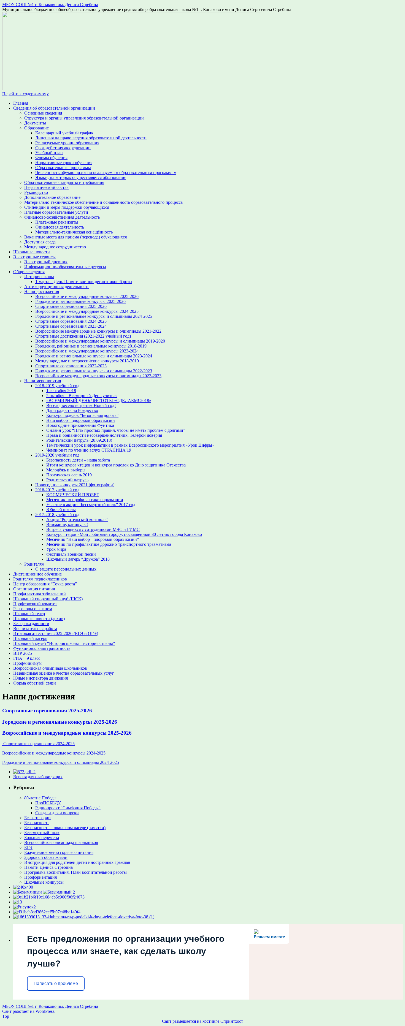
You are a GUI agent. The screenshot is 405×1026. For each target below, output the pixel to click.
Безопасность (36, 822)
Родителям (34, 564)
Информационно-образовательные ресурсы (65, 266)
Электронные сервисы (34, 256)
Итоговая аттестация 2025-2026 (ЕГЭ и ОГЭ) (55, 633)
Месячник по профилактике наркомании (84, 499)
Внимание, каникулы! (67, 524)
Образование (36, 128)
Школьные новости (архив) (39, 618)
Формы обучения (51, 157)
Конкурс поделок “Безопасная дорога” (82, 415)
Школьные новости (31, 251)
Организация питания (34, 589)
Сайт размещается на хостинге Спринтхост (202, 1021)
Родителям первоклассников (40, 579)
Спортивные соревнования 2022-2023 (71, 365)
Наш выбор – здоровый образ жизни (80, 420)
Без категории (37, 817)
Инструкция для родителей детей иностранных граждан (77, 862)
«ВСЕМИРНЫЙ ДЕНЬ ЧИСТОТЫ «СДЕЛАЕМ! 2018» (98, 400)
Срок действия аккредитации (63, 147)
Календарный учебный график (64, 133)
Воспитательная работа (35, 628)
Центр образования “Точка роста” (45, 584)
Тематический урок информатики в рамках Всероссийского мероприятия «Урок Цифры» (130, 445)
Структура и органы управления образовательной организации (84, 118)
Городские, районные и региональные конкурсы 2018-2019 (91, 346)
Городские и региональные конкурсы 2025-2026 (80, 301)
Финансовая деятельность (59, 227)
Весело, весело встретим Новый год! (81, 405)
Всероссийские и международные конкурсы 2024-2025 (87, 311)
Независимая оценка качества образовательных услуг (63, 673)
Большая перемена (41, 837)
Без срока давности (31, 623)
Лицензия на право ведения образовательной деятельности (91, 137)
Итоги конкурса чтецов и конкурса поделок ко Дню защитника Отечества (116, 465)
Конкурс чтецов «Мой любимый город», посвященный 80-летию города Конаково (124, 534)
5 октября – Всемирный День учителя (81, 395)
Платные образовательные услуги (56, 212)
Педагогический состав (46, 187)
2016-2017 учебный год (57, 489)
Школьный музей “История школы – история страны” (64, 643)
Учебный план (49, 152)
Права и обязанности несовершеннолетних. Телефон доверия (104, 435)
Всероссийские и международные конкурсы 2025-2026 (87, 296)
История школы (39, 276)
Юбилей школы (61, 509)
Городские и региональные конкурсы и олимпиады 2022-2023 (93, 370)
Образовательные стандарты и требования (64, 182)
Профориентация (40, 877)
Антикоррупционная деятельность (56, 286)
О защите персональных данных (65, 569)
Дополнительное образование (52, 197)
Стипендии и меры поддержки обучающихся (66, 207)
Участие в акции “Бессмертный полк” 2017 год (90, 504)
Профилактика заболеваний (39, 593)
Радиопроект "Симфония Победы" (68, 807)
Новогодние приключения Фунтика (80, 425)
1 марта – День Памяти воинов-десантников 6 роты (83, 281)
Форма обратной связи (34, 683)
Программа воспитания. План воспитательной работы (75, 872)
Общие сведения (29, 271)
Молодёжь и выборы (65, 470)
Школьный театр (29, 613)
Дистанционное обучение (37, 574)
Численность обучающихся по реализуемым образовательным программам (105, 172)
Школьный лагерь (30, 638)
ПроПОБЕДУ (48, 802)
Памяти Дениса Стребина (48, 867)
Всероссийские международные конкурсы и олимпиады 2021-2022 (98, 331)
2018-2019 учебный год (57, 385)
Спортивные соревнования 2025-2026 (71, 306)
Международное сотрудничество (55, 247)
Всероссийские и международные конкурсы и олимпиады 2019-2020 (100, 341)
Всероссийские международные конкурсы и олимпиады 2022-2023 (98, 375)
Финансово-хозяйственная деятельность (62, 217)
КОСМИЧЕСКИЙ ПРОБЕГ (72, 494)
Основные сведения (43, 113)
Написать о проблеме (56, 983)
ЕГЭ (28, 847)
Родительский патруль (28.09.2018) (79, 440)
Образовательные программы (63, 167)
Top (5, 1016)
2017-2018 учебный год (57, 514)
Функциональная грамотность (41, 648)
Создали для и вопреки (57, 812)
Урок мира (56, 549)
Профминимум (27, 663)
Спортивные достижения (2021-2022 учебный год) (83, 336)
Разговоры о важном (32, 608)
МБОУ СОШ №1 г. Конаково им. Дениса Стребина (50, 4)
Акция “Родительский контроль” (77, 519)
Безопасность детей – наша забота (78, 460)
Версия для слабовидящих (38, 776)
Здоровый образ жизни (46, 857)
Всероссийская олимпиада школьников (50, 668)
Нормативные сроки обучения (63, 162)
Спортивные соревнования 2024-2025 (71, 321)
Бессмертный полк (42, 832)
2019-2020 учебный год (57, 455)
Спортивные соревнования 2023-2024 (71, 326)
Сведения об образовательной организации (54, 108)
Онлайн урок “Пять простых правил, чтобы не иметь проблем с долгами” (115, 430)
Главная (20, 103)
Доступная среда (40, 242)
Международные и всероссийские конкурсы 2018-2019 (87, 361)
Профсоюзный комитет (35, 603)
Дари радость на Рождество (72, 410)
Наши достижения (41, 291)
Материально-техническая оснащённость (74, 232)
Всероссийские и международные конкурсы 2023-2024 (87, 351)
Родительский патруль (67, 479)
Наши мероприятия (42, 380)
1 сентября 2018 (61, 390)
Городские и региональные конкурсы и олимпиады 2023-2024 (93, 356)
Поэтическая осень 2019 (69, 475)
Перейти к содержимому (25, 93)
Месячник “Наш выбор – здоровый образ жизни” (92, 539)
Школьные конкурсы (44, 882)
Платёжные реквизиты (56, 222)
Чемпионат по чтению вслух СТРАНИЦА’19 (88, 450)
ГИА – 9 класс (26, 658)
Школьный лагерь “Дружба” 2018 (78, 559)
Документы (35, 123)
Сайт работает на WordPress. (28, 1011)
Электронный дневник (46, 261)
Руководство (36, 192)
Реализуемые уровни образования (67, 142)
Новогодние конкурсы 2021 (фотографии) (74, 484)
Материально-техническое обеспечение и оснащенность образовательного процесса (103, 202)
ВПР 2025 (22, 653)
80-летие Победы (40, 798)
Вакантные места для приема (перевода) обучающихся (75, 237)
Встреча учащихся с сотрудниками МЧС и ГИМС (93, 529)
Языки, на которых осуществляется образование (80, 177)
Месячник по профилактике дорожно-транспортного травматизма (108, 544)
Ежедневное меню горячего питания (58, 852)
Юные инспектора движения (40, 678)
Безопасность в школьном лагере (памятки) (65, 827)
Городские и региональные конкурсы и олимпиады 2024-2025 (93, 316)
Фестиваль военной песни (71, 554)
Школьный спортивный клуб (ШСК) (48, 598)
